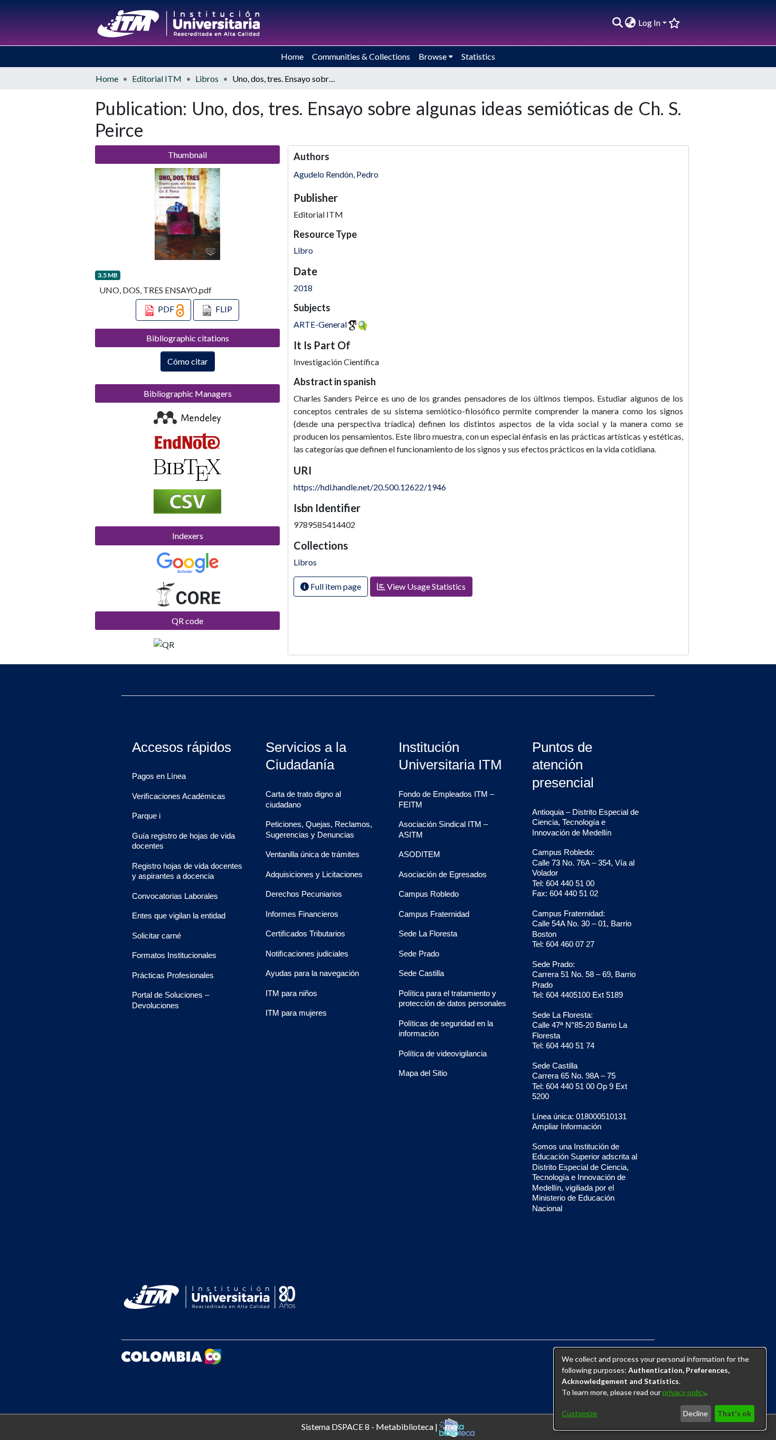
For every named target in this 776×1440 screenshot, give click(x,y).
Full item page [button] (335, 586)
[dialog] (659, 1388)
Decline (695, 1413)
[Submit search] (617, 22)
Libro (303, 250)
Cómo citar (187, 361)
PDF (166, 309)
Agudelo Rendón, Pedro (336, 174)
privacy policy (684, 1392)
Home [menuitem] (292, 56)
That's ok (734, 1413)
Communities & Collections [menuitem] (361, 56)
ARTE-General (320, 324)
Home (107, 78)
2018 (303, 288)
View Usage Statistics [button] (425, 586)
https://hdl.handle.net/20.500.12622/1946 (370, 487)
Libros (207, 78)
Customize (579, 1413)
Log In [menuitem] (649, 22)
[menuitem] (630, 22)
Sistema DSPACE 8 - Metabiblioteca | (370, 1426)
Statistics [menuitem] (478, 56)
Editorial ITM (157, 78)
